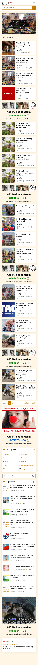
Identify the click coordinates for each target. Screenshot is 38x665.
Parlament (7, 454)
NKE (5, 465)
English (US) (9, 641)
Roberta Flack (25, 458)
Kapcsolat (15, 644)
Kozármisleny (8, 458)
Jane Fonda (24, 454)
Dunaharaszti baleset (11, 469)
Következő (26, 403)
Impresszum (7, 644)
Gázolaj (23, 461)
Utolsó (34, 403)
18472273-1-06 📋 (19, 440)
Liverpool (24, 469)
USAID (6, 461)
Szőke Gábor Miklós (27, 465)
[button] (4, 23)
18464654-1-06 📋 (19, 115)
